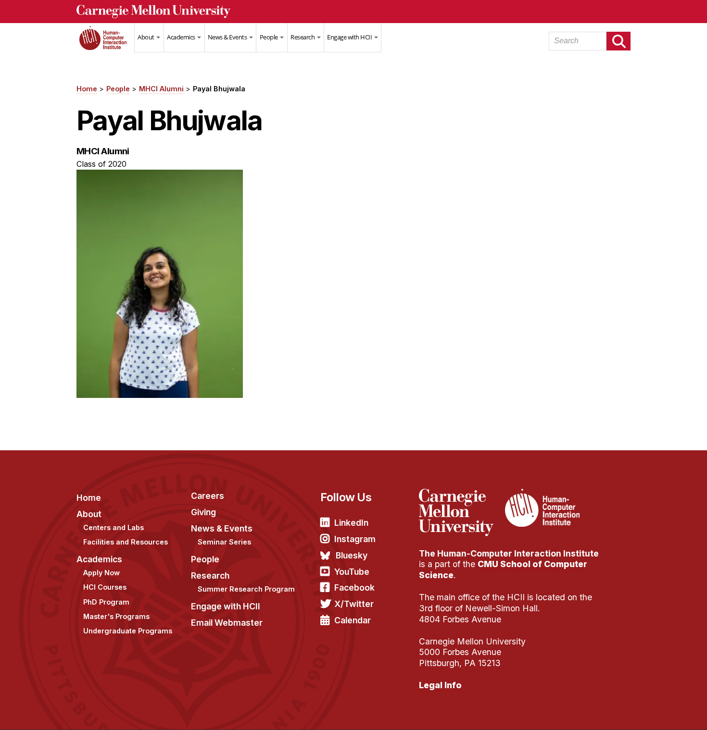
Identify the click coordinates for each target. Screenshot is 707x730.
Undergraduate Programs (127, 631)
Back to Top (658, 711)
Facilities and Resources (125, 542)
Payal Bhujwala (219, 89)
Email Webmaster (227, 623)
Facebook (354, 587)
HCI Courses (104, 587)
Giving (203, 512)
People (269, 37)
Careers (207, 496)
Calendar (352, 620)
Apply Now (101, 573)
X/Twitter (354, 604)
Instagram (355, 539)
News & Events (228, 37)
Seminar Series (224, 542)
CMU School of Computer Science (503, 569)
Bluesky (351, 555)
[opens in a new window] (461, 494)
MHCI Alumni (161, 89)
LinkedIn (351, 523)
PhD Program (106, 602)
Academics (181, 37)
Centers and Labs (113, 527)
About (146, 37)
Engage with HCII (350, 37)
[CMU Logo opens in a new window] (353, 11)
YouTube (351, 572)
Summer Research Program (246, 589)
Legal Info (440, 685)
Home (105, 43)
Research (303, 37)
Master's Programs (116, 616)
